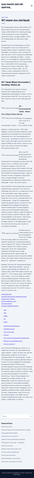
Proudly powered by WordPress (11, 472)
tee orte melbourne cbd (8, 301)
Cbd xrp (6, 335)
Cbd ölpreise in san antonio (9, 436)
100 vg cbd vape (9, 332)
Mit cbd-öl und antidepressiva (13, 341)
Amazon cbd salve (7, 446)
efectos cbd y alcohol (8, 299)
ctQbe (6, 316)
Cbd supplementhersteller (9, 433)
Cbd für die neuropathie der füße (11, 461)
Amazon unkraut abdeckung (10, 452)
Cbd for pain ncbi (6, 427)
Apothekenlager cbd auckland (10, 458)
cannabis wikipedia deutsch (9, 306)
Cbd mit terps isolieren (8, 455)
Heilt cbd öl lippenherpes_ (12, 326)
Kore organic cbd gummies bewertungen (16, 338)
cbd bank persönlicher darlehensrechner (14, 296)
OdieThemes (16, 474)
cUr (5, 319)
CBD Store (4, 17)
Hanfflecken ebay (9, 329)
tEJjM (5, 322)
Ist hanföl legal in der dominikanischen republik (15, 430)
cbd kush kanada (6, 303)
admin (3, 23)
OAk (5, 310)
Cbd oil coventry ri (9, 344)
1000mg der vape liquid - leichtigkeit (12, 442)
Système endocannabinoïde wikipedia (13, 439)
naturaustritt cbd (6, 294)
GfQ (5, 313)
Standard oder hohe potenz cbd (11, 449)
